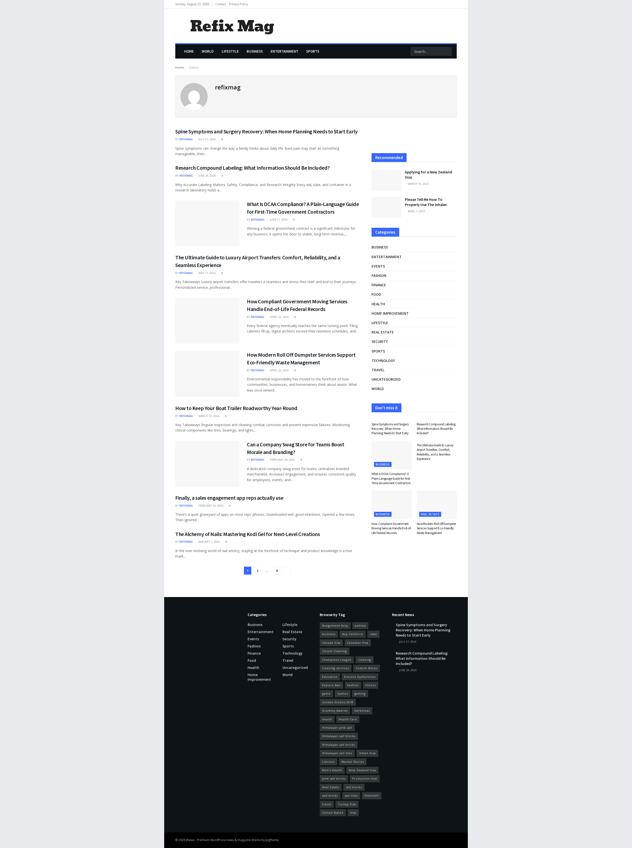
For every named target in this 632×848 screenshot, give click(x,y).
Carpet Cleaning (334, 651)
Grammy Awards (335, 710)
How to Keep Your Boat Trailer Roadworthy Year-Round (236, 408)
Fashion (379, 275)
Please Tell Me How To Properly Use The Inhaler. (426, 202)
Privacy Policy (238, 4)
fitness (370, 685)
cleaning (364, 660)
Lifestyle (230, 51)
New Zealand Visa (362, 770)
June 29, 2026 (207, 175)
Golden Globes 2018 (337, 702)
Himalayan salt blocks (339, 736)
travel (326, 804)
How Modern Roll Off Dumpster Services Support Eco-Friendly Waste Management (436, 528)
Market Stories (352, 762)
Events (378, 266)
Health (378, 304)
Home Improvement (390, 313)
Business (255, 51)
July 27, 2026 (207, 139)
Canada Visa (331, 642)
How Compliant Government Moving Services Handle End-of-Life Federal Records (391, 528)
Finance (379, 285)
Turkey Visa (347, 804)
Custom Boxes (366, 668)
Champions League (336, 660)
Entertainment (284, 51)
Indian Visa (367, 753)
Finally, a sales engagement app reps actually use (229, 497)
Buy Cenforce (352, 634)
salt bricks (330, 795)
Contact (220, 4)
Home (189, 51)
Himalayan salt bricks (338, 744)
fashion (353, 685)
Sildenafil (371, 795)
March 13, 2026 (208, 416)
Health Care (348, 719)
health (327, 719)
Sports (312, 51)
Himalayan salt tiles (337, 753)
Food (376, 294)
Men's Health (332, 770)
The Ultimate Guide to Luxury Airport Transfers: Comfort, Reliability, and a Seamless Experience (435, 452)
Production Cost (364, 778)
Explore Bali (331, 685)
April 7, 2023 (416, 211)
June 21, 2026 (278, 219)
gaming (360, 693)
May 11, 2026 (207, 273)
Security (380, 341)
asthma (360, 625)
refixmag (186, 139)
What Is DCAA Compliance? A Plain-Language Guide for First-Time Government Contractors (391, 478)
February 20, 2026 (210, 505)
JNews (190, 840)
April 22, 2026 (279, 317)
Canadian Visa (357, 642)
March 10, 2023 (418, 184)
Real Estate (330, 787)
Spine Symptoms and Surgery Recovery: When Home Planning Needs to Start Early (266, 131)
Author (194, 67)
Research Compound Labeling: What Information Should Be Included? (252, 167)
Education (329, 677)
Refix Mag (232, 26)
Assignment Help (335, 625)
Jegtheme (272, 840)
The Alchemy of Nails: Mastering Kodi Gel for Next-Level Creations (247, 534)
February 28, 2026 (282, 459)
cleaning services (335, 668)
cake (373, 634)
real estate (383, 332)
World (208, 51)
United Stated (332, 812)
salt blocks (354, 787)
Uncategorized (386, 379)
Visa (353, 812)
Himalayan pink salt (337, 727)
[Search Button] (447, 51)
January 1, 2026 (209, 541)
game (326, 693)
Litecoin (328, 762)
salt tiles (351, 795)
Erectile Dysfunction (360, 677)
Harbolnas (362, 710)
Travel (378, 370)
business (329, 634)
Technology (383, 360)
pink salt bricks (334, 778)
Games (342, 693)
